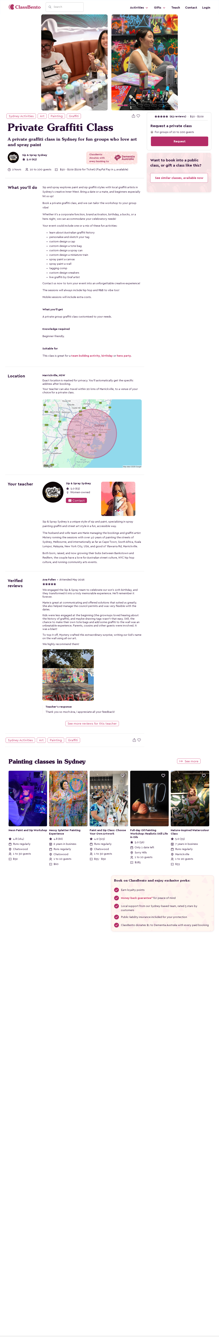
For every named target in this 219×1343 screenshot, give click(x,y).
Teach (175, 7)
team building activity (85, 355)
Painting (57, 116)
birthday (107, 355)
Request (179, 141)
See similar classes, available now (179, 177)
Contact (191, 7)
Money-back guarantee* (137, 898)
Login (206, 7)
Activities (137, 7)
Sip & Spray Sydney (34, 155)
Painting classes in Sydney (47, 761)
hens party (124, 355)
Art (42, 116)
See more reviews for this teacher (92, 723)
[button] (116, 62)
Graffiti (74, 116)
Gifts (158, 7)
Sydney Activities (21, 116)
